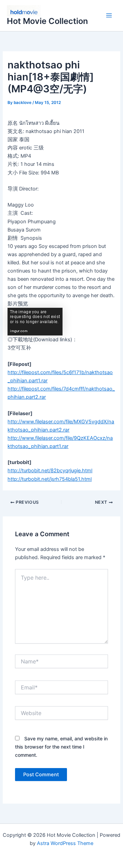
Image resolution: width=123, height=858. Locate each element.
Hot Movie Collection (47, 21)
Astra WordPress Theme (65, 843)
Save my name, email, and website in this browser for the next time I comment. (61, 747)
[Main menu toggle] (109, 16)
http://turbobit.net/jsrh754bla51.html (50, 479)
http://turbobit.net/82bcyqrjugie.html (50, 470)
